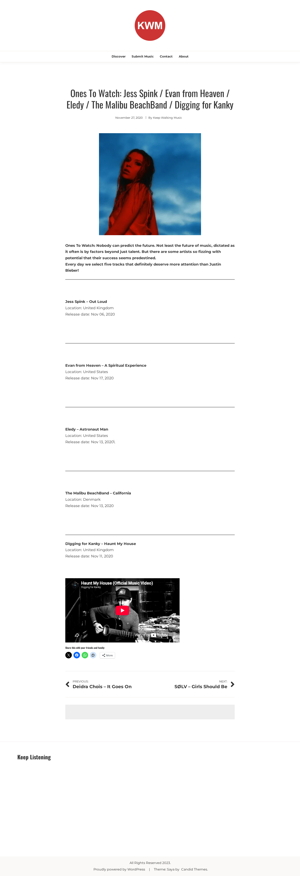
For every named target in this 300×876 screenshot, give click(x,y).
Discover (119, 56)
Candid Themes (194, 869)
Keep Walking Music (167, 118)
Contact (166, 56)
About (184, 56)
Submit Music (143, 56)
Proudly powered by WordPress (119, 869)
